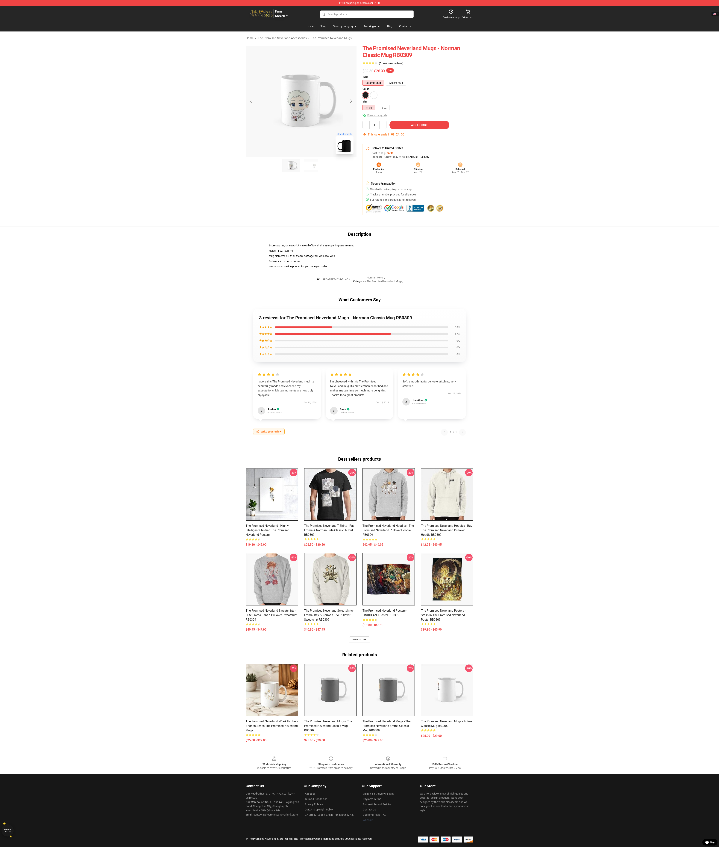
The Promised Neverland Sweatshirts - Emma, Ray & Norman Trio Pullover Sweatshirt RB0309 (329, 615)
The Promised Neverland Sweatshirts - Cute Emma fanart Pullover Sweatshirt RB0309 (271, 615)
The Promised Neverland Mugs (331, 38)
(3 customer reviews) (391, 63)
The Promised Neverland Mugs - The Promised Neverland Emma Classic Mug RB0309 (386, 726)
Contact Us (369, 809)
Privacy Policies (314, 804)
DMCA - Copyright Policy (319, 809)
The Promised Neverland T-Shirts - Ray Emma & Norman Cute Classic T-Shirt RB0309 (329, 530)
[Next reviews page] (462, 432)
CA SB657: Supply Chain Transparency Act (329, 814)
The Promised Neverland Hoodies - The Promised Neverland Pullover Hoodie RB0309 (388, 530)
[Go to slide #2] (311, 165)
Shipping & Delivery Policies (378, 793)
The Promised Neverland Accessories (282, 38)
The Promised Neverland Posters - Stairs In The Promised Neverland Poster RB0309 (443, 615)
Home (250, 38)
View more (359, 639)
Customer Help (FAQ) (375, 814)
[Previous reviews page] (444, 432)
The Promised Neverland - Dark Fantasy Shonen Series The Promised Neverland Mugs (272, 726)
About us (310, 793)
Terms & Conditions (316, 799)
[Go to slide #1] (291, 165)
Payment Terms (372, 799)
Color (365, 88)
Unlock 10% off (7, 830)
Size (365, 101)
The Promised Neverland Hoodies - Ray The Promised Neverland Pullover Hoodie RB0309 (446, 530)
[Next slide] (351, 101)
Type (365, 76)
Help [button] (712, 842)
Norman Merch (375, 277)
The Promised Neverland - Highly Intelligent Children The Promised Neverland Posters (267, 530)
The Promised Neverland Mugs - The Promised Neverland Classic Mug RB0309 (328, 726)
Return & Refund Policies (377, 804)
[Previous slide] (251, 101)
